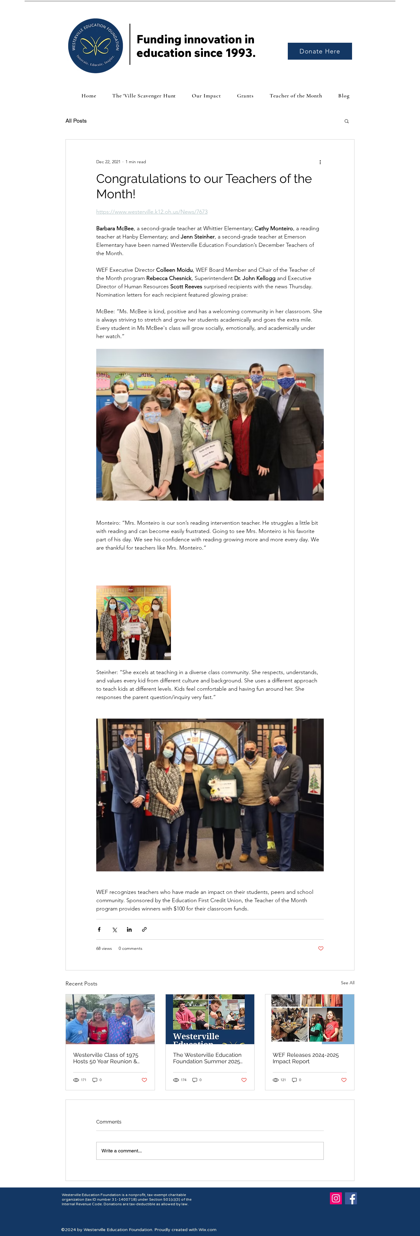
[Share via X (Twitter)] (114, 929)
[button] (347, 120)
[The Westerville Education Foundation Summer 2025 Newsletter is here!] (210, 1019)
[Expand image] (133, 622)
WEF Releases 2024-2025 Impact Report (306, 1058)
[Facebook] (351, 1198)
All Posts (76, 120)
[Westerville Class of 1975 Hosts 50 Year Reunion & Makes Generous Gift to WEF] (110, 1019)
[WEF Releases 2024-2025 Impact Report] (309, 1019)
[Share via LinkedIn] (129, 929)
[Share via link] (144, 929)
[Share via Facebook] (99, 929)
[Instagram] (336, 1198)
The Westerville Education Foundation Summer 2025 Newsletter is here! (207, 1058)
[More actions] (320, 161)
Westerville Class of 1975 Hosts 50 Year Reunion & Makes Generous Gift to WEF (105, 1058)
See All (348, 982)
